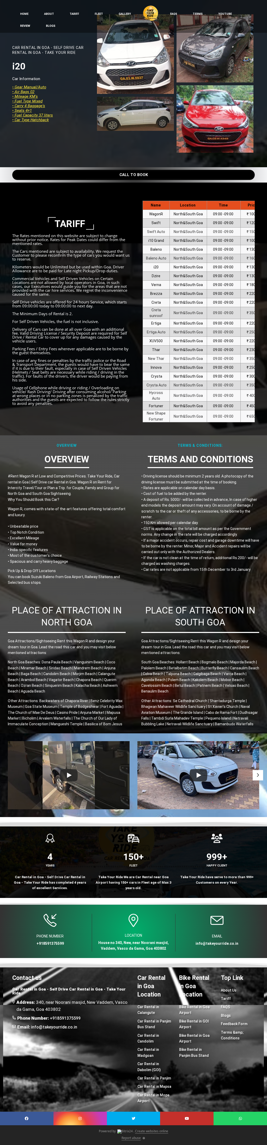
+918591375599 (65, 1018)
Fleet (99, 14)
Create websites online (151, 1131)
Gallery (125, 14)
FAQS (225, 1007)
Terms (198, 14)
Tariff (74, 14)
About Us (228, 990)
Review (25, 26)
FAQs (173, 14)
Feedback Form (234, 1024)
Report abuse (131, 1138)
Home (24, 14)
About (49, 14)
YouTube (225, 14)
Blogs (50, 26)
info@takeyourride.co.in (54, 1027)
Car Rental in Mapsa (154, 1086)
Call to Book (133, 174)
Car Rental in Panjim (154, 1078)
